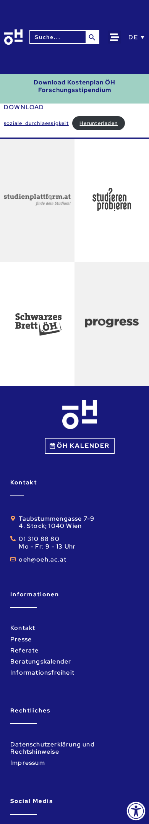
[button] (114, 37)
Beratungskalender (40, 661)
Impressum (27, 763)
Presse (21, 639)
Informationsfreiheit (42, 673)
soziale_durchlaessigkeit (36, 123)
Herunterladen (98, 123)
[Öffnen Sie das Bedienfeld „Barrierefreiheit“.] (136, 811)
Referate (24, 650)
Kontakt (22, 628)
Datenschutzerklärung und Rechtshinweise (52, 748)
